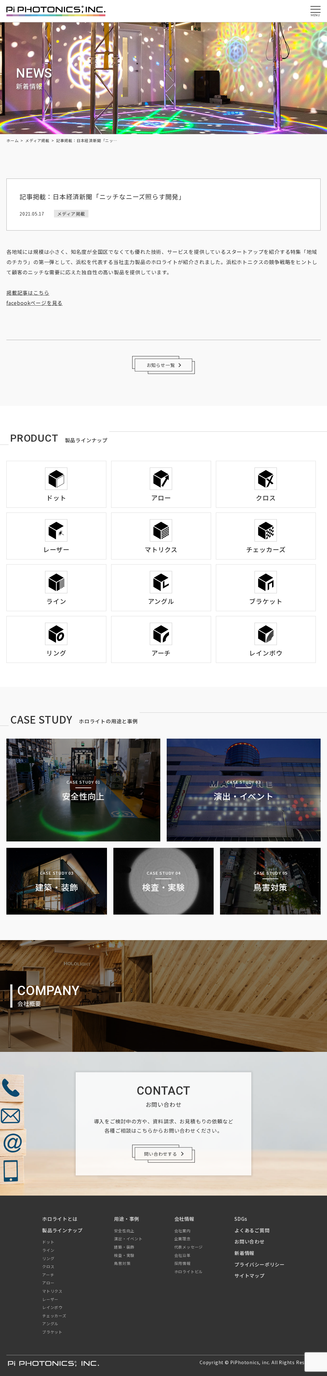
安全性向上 (124, 1230)
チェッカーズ (54, 1315)
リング (48, 1258)
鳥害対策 (122, 1263)
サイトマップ (249, 1275)
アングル (50, 1323)
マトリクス (52, 1291)
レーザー (50, 1299)
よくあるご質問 (252, 1230)
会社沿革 (182, 1255)
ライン (48, 1250)
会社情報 (184, 1218)
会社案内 (182, 1230)
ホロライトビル (188, 1271)
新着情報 (244, 1253)
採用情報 (182, 1263)
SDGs (240, 1218)
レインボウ (52, 1307)
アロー (48, 1282)
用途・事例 (126, 1218)
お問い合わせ (249, 1241)
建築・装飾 (124, 1247)
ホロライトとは (60, 1218)
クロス (48, 1266)
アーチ (48, 1274)
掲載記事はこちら (27, 292)
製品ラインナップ (62, 1230)
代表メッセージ (188, 1247)
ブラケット (52, 1331)
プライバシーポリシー (259, 1264)
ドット (48, 1241)
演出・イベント (128, 1238)
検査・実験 (124, 1255)
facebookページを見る (34, 303)
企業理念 (182, 1238)
